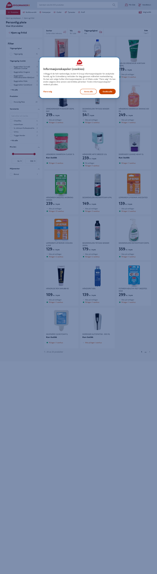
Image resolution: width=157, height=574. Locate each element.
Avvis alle (88, 92)
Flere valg (47, 92)
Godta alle (107, 92)
